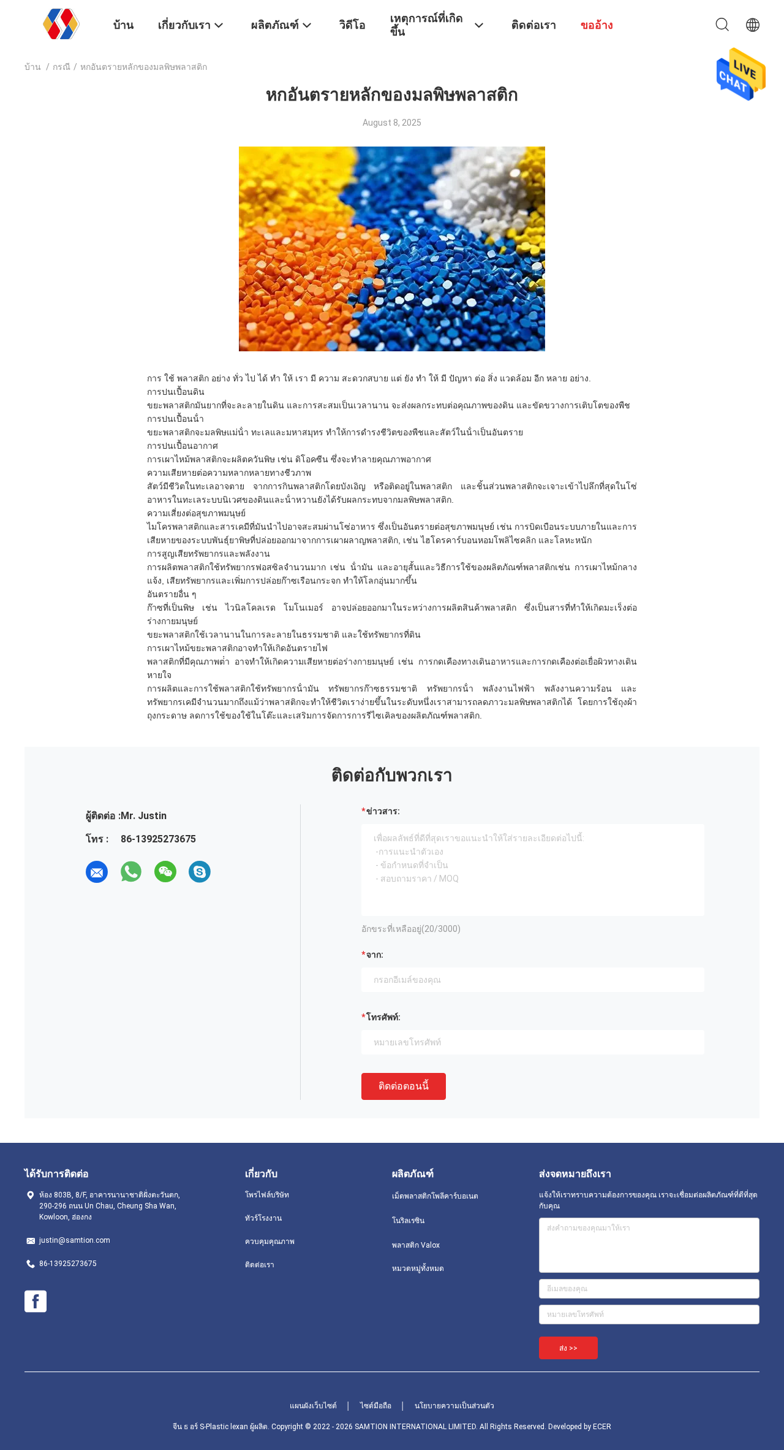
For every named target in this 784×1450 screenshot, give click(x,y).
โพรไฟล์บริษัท (267, 1195)
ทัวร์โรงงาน (263, 1218)
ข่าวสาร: (383, 811)
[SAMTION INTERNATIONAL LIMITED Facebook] (35, 1302)
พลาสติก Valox (416, 1245)
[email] (97, 872)
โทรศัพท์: (383, 1017)
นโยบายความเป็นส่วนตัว (454, 1406)
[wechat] (165, 872)
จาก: (374, 955)
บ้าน (32, 67)
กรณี (61, 67)
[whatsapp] (131, 872)
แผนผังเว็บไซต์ (313, 1406)
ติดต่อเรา (259, 1265)
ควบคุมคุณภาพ (270, 1241)
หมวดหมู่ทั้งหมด (418, 1268)
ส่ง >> (568, 1348)
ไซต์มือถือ (375, 1406)
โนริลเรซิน (408, 1220)
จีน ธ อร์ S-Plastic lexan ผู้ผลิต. (222, 1426)
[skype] (200, 872)
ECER (602, 1426)
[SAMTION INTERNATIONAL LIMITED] (61, 23)
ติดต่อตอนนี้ (404, 1086)
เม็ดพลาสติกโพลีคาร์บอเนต (435, 1196)
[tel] (234, 872)
